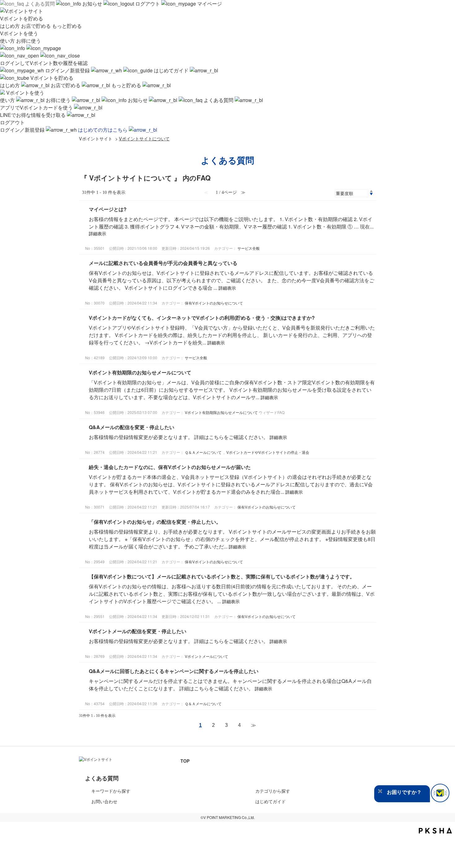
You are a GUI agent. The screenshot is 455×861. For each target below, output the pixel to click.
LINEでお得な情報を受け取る (33, 114)
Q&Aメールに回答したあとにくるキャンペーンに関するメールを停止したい (173, 671)
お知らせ (92, 3)
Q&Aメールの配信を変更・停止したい (131, 427)
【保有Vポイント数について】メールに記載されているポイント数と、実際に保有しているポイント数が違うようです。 (222, 576)
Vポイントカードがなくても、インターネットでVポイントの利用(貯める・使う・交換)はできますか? (202, 317)
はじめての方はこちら (103, 129)
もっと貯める (67, 25)
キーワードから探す (110, 791)
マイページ (209, 3)
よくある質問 (40, 3)
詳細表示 (97, 233)
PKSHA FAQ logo (435, 831)
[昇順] (371, 191)
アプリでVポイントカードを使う (37, 107)
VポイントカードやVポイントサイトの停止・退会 (267, 452)
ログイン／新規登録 (67, 70)
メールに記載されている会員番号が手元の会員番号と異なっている (163, 262)
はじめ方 (10, 25)
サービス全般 (248, 248)
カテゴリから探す (272, 791)
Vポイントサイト (95, 138)
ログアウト (147, 3)
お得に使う (28, 40)
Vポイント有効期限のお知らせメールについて (140, 372)
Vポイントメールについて (206, 656)
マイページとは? (108, 209)
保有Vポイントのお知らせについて (214, 302)
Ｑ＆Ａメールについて (203, 452)
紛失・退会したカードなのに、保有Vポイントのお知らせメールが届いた (170, 467)
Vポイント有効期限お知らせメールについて (221, 412)
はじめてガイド (171, 70)
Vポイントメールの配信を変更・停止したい (137, 631)
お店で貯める (36, 25)
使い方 (8, 40)
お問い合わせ (104, 801)
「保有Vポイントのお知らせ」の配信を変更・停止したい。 (155, 521)
